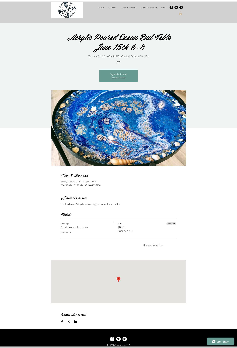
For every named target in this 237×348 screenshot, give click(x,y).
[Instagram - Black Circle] (181, 7)
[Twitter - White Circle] (118, 339)
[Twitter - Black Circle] (176, 7)
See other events (118, 77)
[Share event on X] (68, 321)
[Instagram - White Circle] (124, 339)
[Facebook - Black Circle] (171, 7)
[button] (112, 7)
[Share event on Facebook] (62, 321)
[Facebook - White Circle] (112, 339)
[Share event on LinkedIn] (75, 321)
